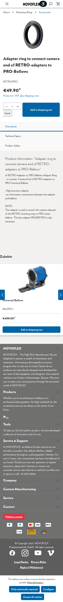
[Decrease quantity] (6, 106)
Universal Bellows (13, 300)
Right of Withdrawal (31, 567)
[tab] (31, 126)
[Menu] (7, 4)
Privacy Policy (38, 562)
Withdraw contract (13, 516)
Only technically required (24, 589)
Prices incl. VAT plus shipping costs (21, 95)
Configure (48, 589)
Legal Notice (21, 562)
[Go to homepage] (31, 4)
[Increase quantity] (18, 106)
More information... (35, 582)
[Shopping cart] (57, 4)
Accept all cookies (32, 597)
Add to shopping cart (41, 109)
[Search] (50, 4)
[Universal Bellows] (31, 280)
